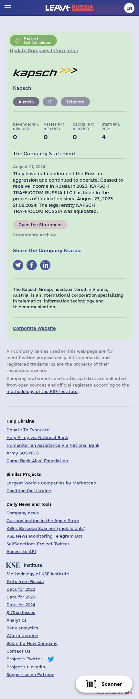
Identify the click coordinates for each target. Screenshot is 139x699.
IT (50, 102)
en (129, 8)
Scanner (112, 684)
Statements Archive (34, 235)
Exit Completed (37, 40)
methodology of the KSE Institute (42, 391)
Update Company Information (44, 50)
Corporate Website (34, 328)
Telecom (75, 102)
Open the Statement (40, 224)
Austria (26, 102)
